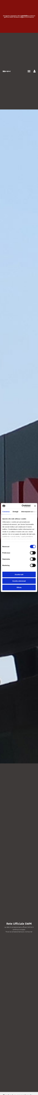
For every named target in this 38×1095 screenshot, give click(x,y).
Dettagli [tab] (15, 511)
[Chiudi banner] (35, 506)
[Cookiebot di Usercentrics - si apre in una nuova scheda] (23, 506)
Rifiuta (19, 587)
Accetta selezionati (19, 581)
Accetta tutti (19, 574)
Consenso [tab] (6, 511)
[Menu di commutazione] (29, 71)
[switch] (33, 552)
